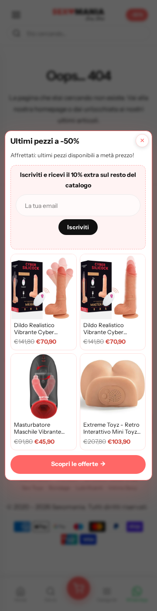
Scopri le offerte (78, 464)
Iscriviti (78, 227)
